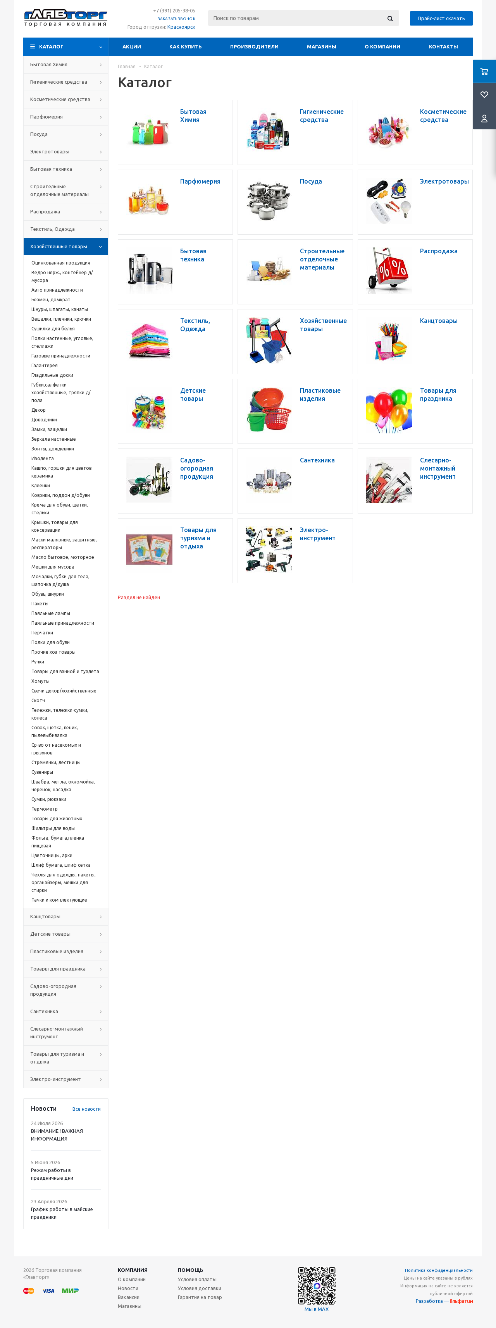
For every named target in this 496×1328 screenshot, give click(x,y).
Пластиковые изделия (56, 951)
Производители (254, 46)
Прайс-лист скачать (441, 18)
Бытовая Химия (48, 64)
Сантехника (44, 1011)
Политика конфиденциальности (439, 1270)
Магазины (321, 46)
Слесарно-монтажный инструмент (56, 1032)
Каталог (51, 46)
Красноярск (181, 26)
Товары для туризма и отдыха (57, 1057)
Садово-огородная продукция (53, 989)
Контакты (443, 46)
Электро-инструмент (55, 1079)
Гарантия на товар (200, 1297)
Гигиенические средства (58, 81)
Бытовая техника (51, 169)
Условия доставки (199, 1288)
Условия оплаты (197, 1279)
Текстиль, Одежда (52, 229)
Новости (128, 1288)
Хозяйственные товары (58, 246)
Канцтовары (45, 916)
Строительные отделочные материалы (59, 190)
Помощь (190, 1270)
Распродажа (45, 211)
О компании (382, 46)
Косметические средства (60, 99)
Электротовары (49, 151)
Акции (131, 46)
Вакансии (129, 1297)
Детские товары (50, 933)
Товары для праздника (58, 968)
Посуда (39, 134)
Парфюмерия (46, 116)
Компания (133, 1270)
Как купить (185, 46)
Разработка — (433, 1301)
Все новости (86, 1109)
